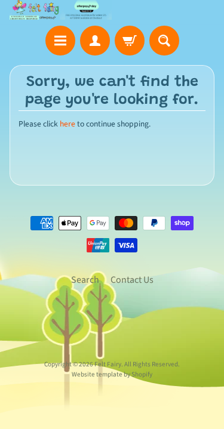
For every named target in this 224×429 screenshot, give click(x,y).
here (67, 123)
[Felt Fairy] (61, 10)
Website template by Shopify (112, 374)
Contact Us (132, 279)
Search (85, 279)
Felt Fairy (107, 364)
